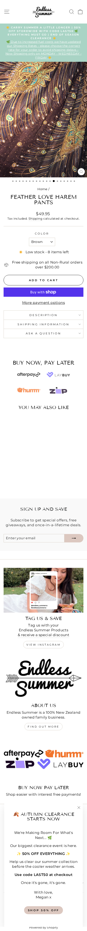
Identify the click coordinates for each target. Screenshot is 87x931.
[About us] (43, 677)
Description (43, 315)
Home (42, 189)
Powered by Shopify (43, 927)
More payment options (43, 303)
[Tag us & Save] (43, 590)
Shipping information (43, 324)
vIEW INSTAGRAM (43, 644)
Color (42, 233)
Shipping (35, 218)
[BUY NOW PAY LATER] (43, 759)
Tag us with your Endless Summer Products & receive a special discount (43, 630)
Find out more (43, 726)
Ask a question (43, 333)
